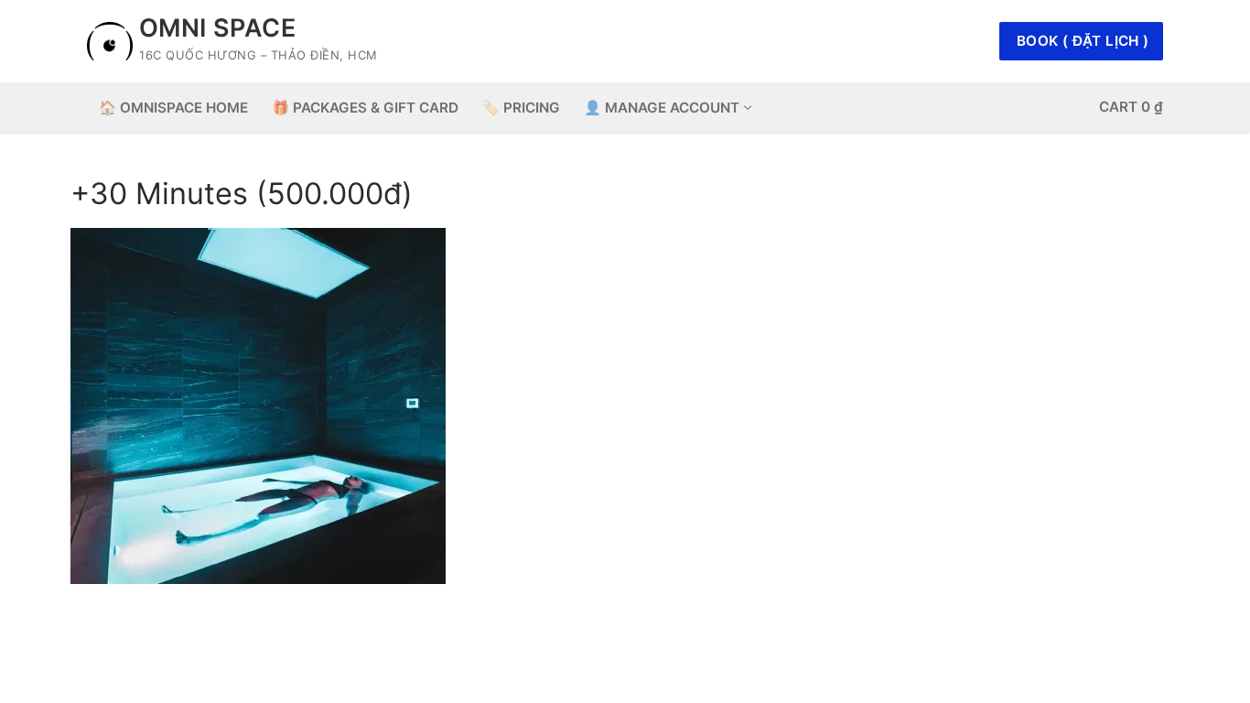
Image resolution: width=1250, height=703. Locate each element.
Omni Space (217, 28)
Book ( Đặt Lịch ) (1083, 40)
